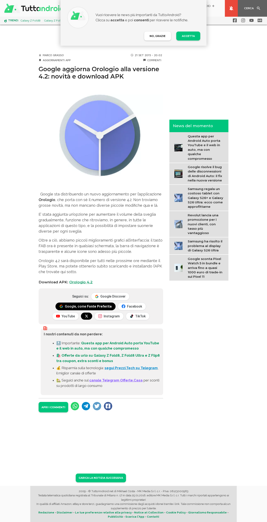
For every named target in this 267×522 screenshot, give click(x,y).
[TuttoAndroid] (35, 8)
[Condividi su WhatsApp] (75, 406)
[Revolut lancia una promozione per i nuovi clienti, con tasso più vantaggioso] (179, 224)
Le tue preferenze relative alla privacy (103, 512)
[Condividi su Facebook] (108, 406)
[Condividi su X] (97, 406)
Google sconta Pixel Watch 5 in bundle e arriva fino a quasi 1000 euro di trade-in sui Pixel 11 (205, 268)
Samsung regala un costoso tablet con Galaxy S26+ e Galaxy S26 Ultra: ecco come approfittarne (205, 198)
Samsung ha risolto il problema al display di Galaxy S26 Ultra (205, 245)
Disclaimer (65, 512)
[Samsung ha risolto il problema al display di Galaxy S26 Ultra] (179, 245)
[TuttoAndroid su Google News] (259, 20)
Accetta (188, 36)
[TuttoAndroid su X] (86, 316)
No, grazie (157, 36)
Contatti (153, 516)
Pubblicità (115, 516)
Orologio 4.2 (81, 282)
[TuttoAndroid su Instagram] (242, 20)
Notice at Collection (149, 512)
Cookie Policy (176, 512)
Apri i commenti (53, 407)
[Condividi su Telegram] (86, 406)
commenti (154, 60)
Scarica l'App (134, 516)
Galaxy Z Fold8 (30, 20)
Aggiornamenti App (57, 60)
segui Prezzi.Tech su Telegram (131, 368)
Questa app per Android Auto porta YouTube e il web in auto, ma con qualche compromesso (204, 147)
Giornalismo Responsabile (207, 512)
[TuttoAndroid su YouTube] (251, 20)
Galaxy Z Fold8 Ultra (57, 20)
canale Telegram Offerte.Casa (116, 380)
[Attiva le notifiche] (231, 8)
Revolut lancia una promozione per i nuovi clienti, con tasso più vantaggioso (203, 224)
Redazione (46, 512)
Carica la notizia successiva (101, 477)
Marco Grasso (53, 55)
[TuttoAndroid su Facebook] (234, 20)
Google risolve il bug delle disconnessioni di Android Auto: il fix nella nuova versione (205, 173)
